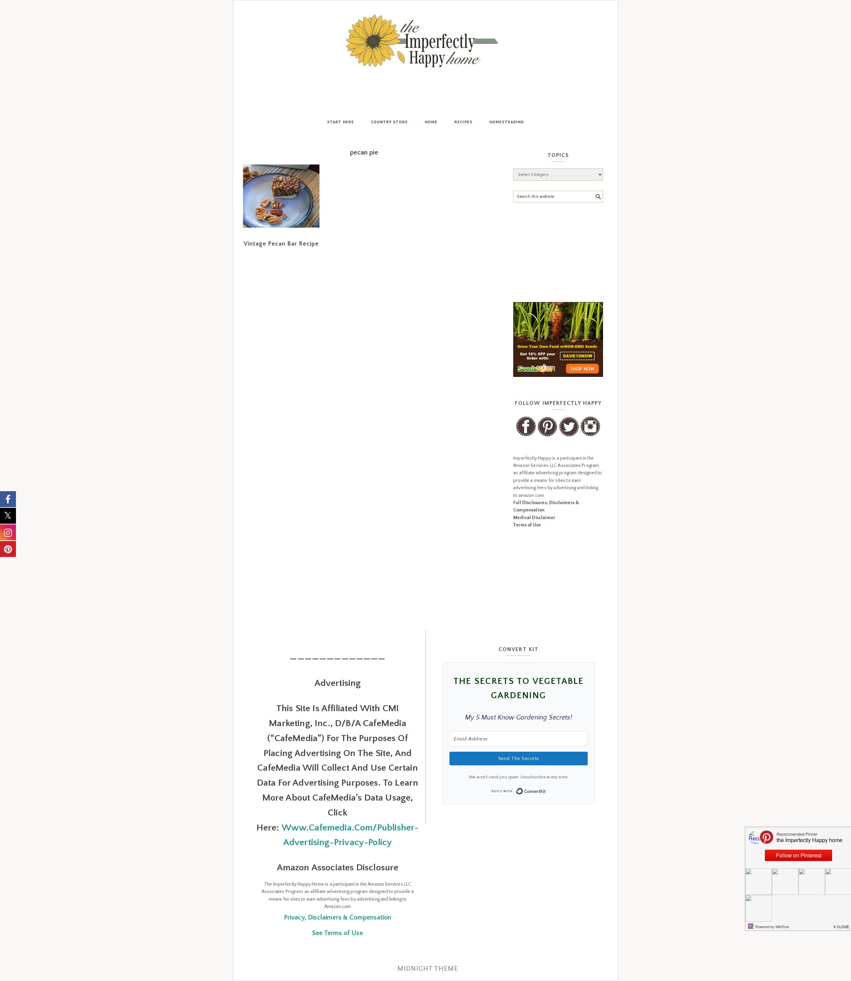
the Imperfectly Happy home (425, 41)
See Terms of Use (337, 933)
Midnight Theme (427, 968)
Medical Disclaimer (534, 517)
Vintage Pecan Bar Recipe (281, 244)
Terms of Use (527, 525)
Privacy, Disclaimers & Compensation (338, 917)
